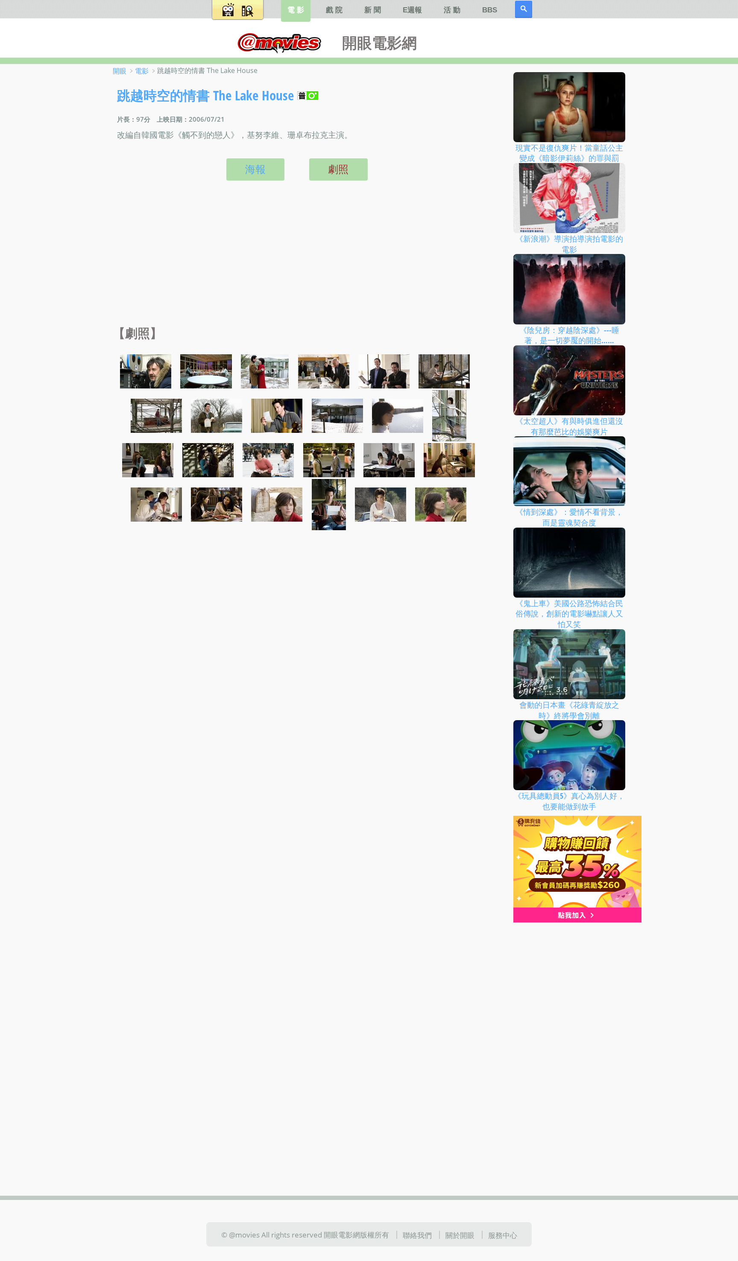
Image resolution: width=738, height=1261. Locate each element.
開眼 (119, 71)
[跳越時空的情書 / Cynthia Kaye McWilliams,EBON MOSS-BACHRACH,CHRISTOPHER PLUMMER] (323, 370)
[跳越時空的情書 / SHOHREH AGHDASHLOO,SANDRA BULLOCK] (156, 504)
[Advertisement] (295, 262)
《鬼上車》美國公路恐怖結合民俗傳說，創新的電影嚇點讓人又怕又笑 (569, 613)
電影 (142, 71)
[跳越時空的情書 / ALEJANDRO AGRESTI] (145, 370)
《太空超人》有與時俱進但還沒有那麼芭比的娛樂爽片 (569, 426)
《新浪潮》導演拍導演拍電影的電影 (569, 244)
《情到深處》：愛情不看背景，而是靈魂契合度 (569, 517)
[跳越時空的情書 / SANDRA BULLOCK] (397, 415)
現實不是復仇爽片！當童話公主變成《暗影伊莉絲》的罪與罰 (569, 152)
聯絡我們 (417, 1235)
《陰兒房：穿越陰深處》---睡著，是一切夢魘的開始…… (569, 334)
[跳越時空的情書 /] (337, 415)
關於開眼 (459, 1235)
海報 (255, 169)
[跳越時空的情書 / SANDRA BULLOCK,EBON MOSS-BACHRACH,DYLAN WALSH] (389, 459)
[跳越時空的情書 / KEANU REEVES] (444, 370)
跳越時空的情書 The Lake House (205, 95)
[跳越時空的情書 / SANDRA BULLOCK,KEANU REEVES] (147, 459)
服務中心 (502, 1235)
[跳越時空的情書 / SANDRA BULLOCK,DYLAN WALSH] (328, 459)
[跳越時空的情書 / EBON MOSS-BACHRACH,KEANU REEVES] (384, 370)
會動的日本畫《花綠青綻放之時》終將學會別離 (569, 710)
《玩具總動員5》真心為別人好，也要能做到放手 (569, 801)
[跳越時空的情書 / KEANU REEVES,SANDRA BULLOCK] (206, 370)
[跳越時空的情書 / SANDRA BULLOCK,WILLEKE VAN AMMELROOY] (268, 459)
